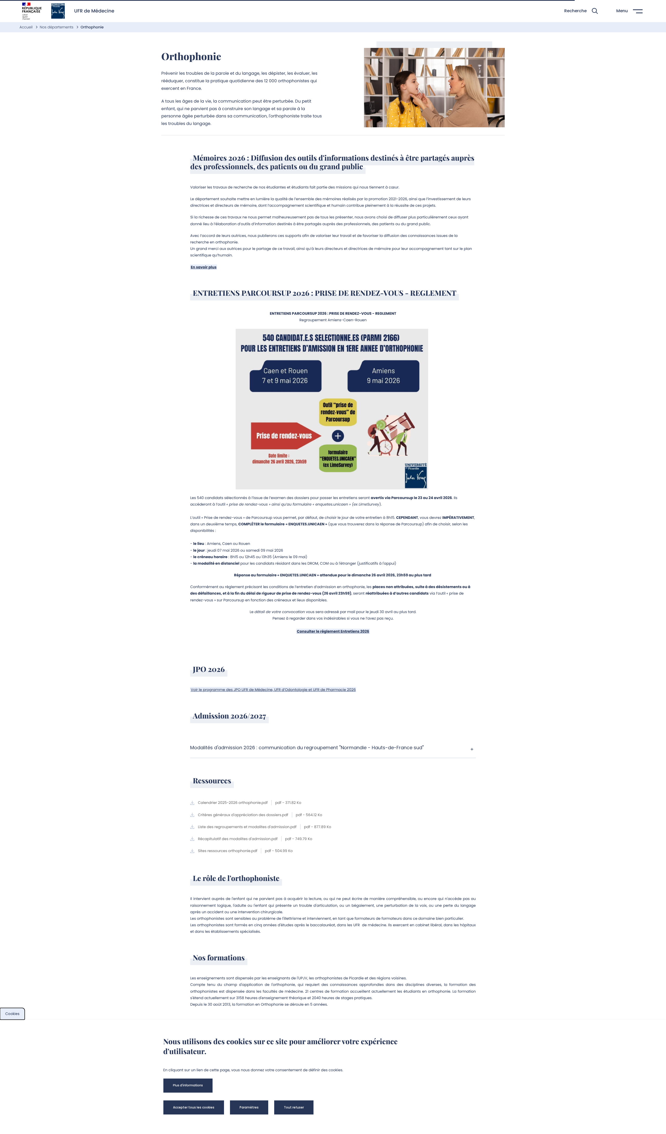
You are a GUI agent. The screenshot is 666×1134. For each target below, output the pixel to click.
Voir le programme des (273, 689)
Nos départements (57, 27)
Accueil (27, 27)
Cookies (12, 1013)
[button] (581, 11)
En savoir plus (203, 267)
